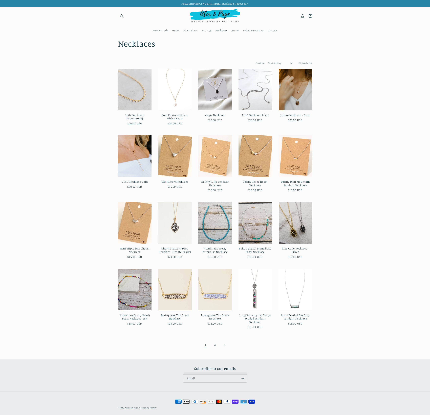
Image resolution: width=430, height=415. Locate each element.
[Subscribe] (243, 378)
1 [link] (205, 344)
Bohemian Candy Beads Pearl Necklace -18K (134, 316)
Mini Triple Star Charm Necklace (135, 250)
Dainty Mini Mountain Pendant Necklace (295, 183)
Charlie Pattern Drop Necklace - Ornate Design (175, 250)
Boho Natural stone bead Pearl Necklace (255, 250)
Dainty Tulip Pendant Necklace (215, 183)
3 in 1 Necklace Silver (255, 115)
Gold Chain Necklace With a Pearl (174, 116)
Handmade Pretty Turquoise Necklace (215, 250)
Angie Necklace (215, 115)
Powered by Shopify (148, 408)
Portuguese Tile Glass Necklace (175, 316)
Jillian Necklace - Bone (295, 115)
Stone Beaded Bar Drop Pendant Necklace (295, 316)
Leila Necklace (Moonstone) (134, 116)
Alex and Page (131, 408)
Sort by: (260, 63)
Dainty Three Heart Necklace (255, 183)
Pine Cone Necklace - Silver (295, 250)
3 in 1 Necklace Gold (135, 181)
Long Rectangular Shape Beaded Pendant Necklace (255, 318)
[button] (122, 16)
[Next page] (224, 345)
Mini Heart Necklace (175, 181)
